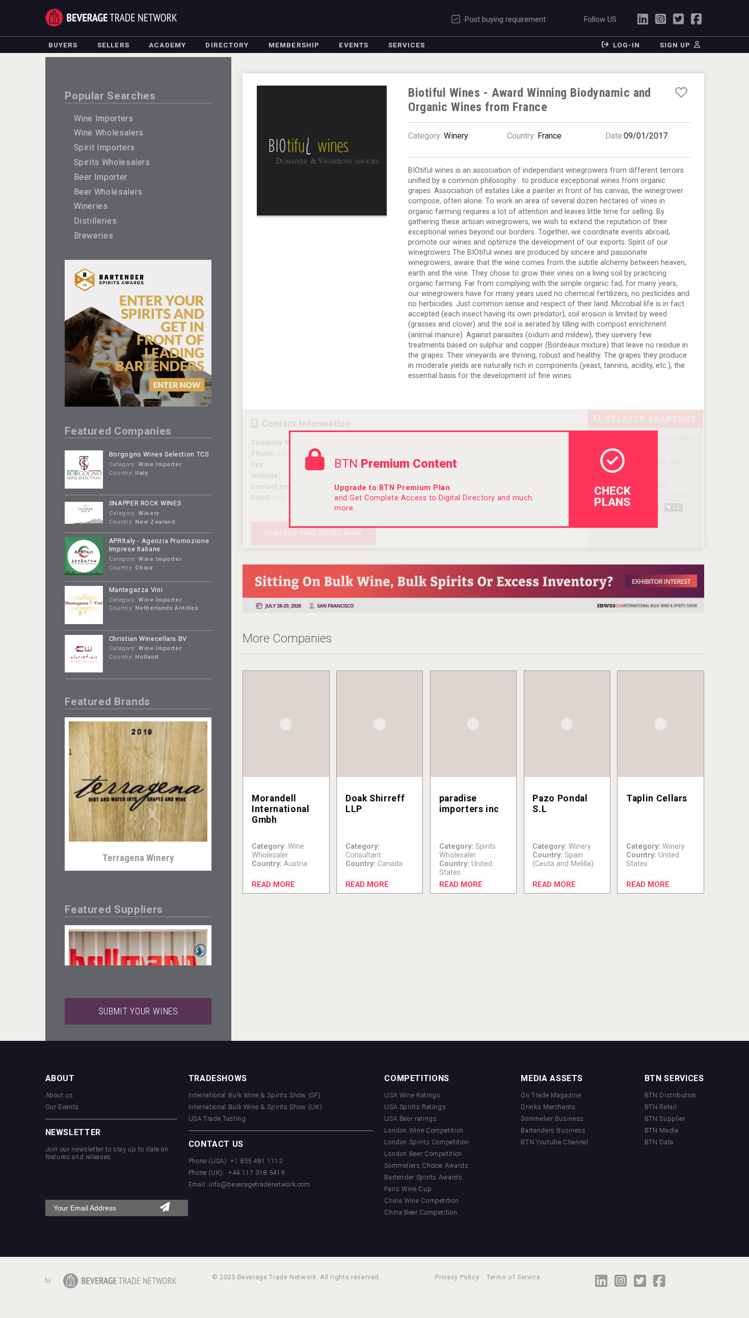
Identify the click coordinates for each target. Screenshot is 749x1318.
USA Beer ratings (410, 1118)
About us (59, 1095)
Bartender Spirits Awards (423, 1177)
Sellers (113, 45)
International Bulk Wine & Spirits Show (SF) (255, 1095)
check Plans (612, 496)
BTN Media (662, 1130)
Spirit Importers (104, 147)
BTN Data (659, 1142)
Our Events (62, 1107)
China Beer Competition (420, 1212)
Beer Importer (100, 177)
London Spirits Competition (426, 1142)
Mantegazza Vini (136, 590)
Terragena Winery (138, 858)
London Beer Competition (423, 1154)
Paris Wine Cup (408, 1189)
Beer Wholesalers (108, 192)
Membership (294, 45)
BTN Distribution (671, 1095)
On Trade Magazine (551, 1095)
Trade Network (111, 17)
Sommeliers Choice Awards (426, 1165)
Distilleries (95, 221)
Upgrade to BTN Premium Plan (392, 487)
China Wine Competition (421, 1200)
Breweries (94, 235)
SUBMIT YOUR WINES (138, 1011)
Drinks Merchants (548, 1107)
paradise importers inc (469, 803)
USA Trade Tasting (217, 1118)
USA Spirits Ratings (415, 1107)
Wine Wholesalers (109, 133)
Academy (167, 45)
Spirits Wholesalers (112, 162)
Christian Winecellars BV (148, 638)
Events (353, 45)
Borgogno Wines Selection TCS (159, 454)
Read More (273, 884)
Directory (227, 45)
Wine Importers (103, 118)
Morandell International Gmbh (280, 809)
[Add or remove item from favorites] (681, 93)
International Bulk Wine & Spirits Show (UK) (256, 1107)
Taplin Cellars (656, 798)
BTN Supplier (665, 1118)
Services (406, 45)
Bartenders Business (553, 1130)
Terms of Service (513, 1277)
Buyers (63, 45)
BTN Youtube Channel (554, 1142)
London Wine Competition (424, 1130)
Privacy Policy (457, 1277)
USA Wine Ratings (412, 1095)
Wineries (91, 206)
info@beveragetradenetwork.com (259, 1184)
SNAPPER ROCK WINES (145, 503)
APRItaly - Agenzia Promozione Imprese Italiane (159, 545)
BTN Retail (661, 1107)
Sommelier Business (552, 1118)
